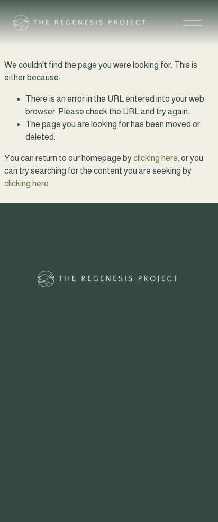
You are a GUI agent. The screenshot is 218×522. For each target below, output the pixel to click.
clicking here (155, 158)
